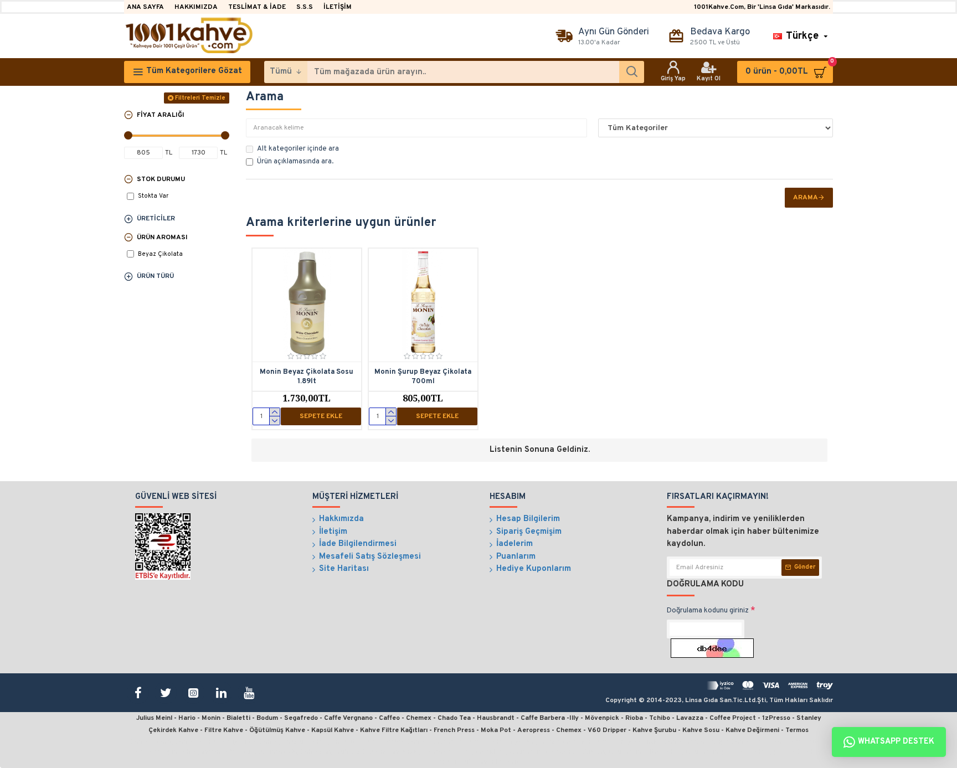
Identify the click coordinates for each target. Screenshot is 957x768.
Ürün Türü (155, 276)
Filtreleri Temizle (200, 98)
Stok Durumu (161, 179)
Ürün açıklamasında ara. (295, 161)
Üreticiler (156, 218)
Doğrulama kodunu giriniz (708, 610)
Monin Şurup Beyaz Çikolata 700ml (422, 377)
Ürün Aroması (162, 237)
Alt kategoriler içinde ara (298, 149)
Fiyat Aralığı (160, 115)
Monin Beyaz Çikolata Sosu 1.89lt (306, 377)
